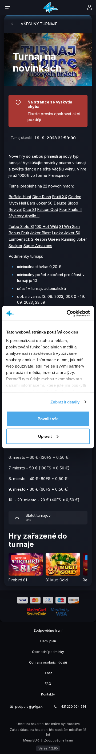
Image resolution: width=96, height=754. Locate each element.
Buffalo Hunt (20, 196)
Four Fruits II (70, 209)
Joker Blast (40, 232)
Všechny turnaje (39, 24)
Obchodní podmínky (48, 652)
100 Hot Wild (46, 226)
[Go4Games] (51, 7)
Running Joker (74, 239)
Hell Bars (27, 203)
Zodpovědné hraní (48, 630)
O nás (48, 673)
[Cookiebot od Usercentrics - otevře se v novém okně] (68, 313)
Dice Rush (41, 196)
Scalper (15, 245)
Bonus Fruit (19, 232)
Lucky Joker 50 (66, 232)
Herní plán (48, 641)
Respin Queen (47, 239)
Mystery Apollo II (24, 215)
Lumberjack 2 (21, 239)
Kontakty (48, 694)
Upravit (45, 436)
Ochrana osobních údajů (48, 662)
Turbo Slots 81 (21, 226)
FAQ (48, 684)
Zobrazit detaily (65, 401)
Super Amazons (37, 245)
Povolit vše (48, 418)
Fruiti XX (59, 196)
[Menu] (11, 7)
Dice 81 (29, 209)
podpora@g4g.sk (29, 706)
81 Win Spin (69, 226)
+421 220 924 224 (72, 706)
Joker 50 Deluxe (51, 203)
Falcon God (47, 209)
